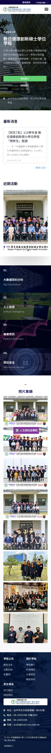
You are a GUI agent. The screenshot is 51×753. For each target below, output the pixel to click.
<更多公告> (40, 167)
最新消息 (10, 121)
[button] (46, 9)
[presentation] (47, 2)
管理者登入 (8, 745)
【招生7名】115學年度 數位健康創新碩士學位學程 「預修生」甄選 (24, 136)
